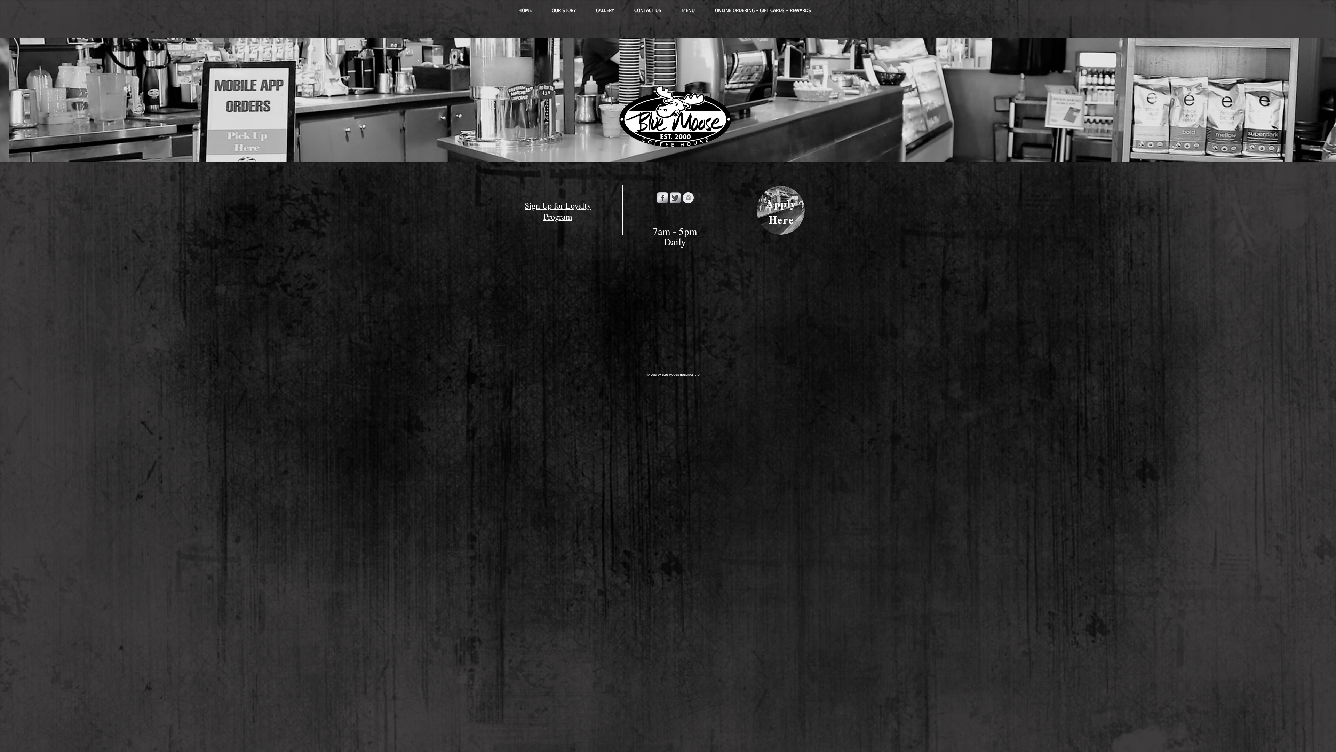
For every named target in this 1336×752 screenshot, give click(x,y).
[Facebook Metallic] (662, 197)
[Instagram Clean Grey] (688, 197)
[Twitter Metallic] (675, 197)
